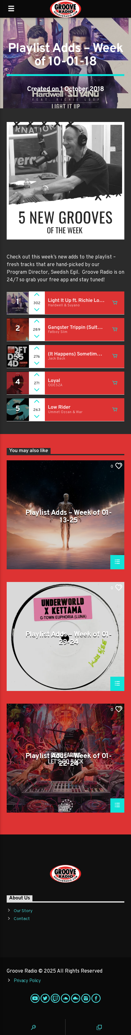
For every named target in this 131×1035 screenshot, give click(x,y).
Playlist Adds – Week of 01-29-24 (68, 638)
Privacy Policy (27, 981)
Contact (22, 919)
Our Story (23, 911)
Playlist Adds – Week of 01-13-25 (68, 516)
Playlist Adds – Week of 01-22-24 (68, 760)
